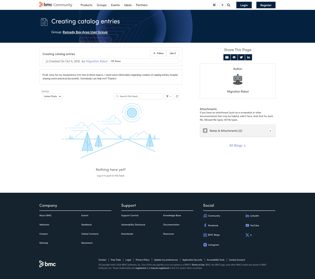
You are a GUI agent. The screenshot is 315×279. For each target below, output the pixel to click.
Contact (102, 259)
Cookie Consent (237, 259)
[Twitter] (241, 57)
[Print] (234, 57)
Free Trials (116, 259)
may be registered (160, 267)
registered (140, 267)
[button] (270, 130)
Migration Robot (238, 91)
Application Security (192, 259)
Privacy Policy (142, 259)
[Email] (226, 57)
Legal (128, 259)
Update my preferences (166, 259)
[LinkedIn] (248, 57)
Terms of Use (198, 264)
